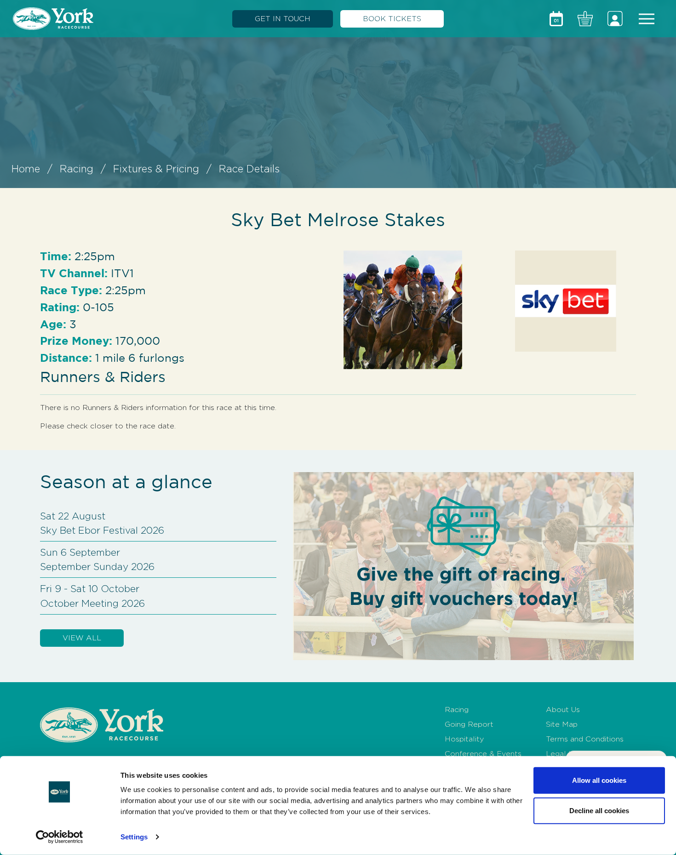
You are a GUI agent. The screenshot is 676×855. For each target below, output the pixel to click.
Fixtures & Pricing (156, 168)
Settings (134, 837)
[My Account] (615, 18)
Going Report (469, 724)
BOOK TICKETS (392, 19)
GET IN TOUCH (282, 19)
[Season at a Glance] (556, 18)
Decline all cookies (599, 810)
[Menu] (646, 19)
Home (25, 168)
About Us (563, 709)
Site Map (562, 724)
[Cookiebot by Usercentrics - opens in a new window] (59, 837)
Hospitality (464, 739)
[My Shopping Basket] (585, 18)
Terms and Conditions (585, 739)
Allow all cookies (599, 780)
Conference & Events (483, 754)
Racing (76, 168)
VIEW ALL (82, 638)
